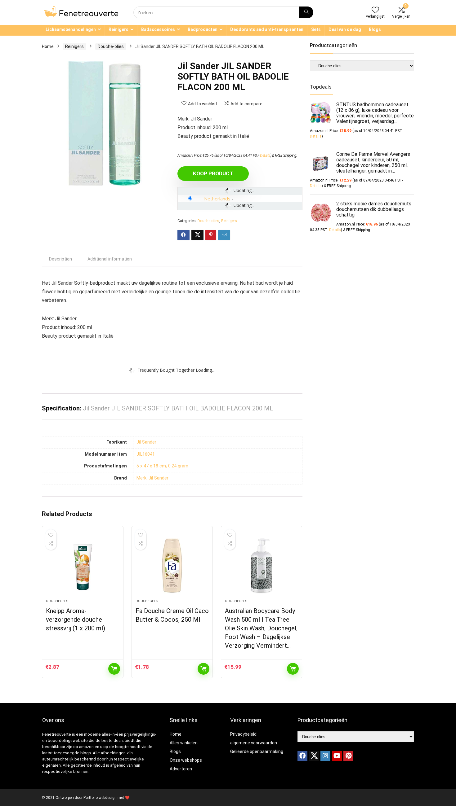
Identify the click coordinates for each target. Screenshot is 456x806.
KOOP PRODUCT (213, 173)
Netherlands (217, 198)
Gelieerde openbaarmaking (256, 751)
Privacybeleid (243, 734)
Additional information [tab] (109, 258)
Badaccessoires (158, 29)
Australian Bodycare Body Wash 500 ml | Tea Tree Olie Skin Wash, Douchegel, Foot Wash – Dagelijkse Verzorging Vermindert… (261, 628)
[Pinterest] (348, 756)
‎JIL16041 (145, 454)
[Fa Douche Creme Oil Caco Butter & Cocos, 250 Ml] (172, 566)
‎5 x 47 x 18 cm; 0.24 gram (162, 466)
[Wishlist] (375, 10)
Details (265, 155)
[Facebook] (302, 756)
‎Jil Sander (146, 442)
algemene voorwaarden (253, 742)
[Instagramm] (325, 756)
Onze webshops (186, 760)
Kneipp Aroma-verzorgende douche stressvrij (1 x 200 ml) (75, 619)
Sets (316, 29)
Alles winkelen (184, 742)
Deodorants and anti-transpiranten (266, 29)
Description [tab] (60, 258)
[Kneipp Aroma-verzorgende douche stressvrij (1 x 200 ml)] (82, 566)
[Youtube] (337, 756)
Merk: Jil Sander (152, 478)
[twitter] (314, 756)
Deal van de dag (345, 29)
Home (48, 46)
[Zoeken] (306, 12)
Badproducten (202, 29)
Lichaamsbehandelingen (71, 29)
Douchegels (57, 601)
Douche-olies (111, 46)
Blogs (375, 29)
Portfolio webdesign (100, 797)
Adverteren (181, 768)
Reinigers (118, 29)
